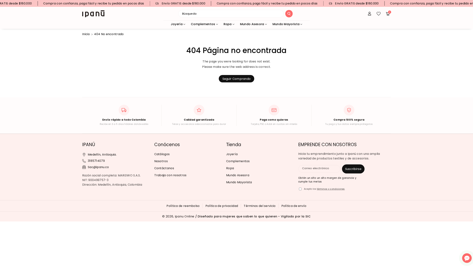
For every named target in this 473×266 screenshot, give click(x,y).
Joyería (177, 24)
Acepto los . (324, 188)
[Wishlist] (378, 13)
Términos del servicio (259, 206)
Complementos (203, 24)
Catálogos (162, 154)
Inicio (86, 34)
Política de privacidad (221, 206)
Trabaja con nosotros (170, 175)
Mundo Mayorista (286, 24)
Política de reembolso (183, 206)
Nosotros (161, 161)
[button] (387, 14)
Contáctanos (164, 168)
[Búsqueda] (289, 13)
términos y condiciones (331, 188)
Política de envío (294, 206)
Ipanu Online (184, 216)
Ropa (228, 24)
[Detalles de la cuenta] (369, 14)
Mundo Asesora (252, 24)
